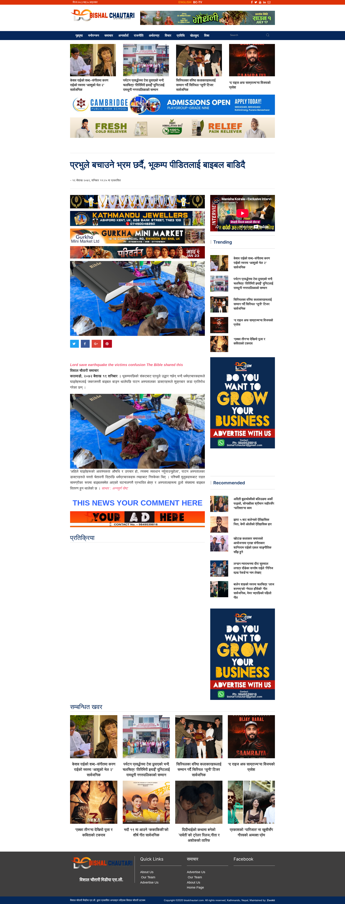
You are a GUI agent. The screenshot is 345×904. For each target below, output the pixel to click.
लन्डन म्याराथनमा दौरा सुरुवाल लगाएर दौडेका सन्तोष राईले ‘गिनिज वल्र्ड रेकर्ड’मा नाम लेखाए (253, 568)
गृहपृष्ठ (79, 35)
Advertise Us (149, 882)
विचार (168, 35)
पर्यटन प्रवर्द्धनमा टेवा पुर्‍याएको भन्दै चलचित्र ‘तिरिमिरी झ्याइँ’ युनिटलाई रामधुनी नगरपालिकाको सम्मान (143, 85)
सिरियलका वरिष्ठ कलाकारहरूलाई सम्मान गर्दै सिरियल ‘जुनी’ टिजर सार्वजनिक (196, 85)
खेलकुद (194, 35)
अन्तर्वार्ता (123, 35)
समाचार (108, 35)
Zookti (271, 900)
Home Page (195, 887)
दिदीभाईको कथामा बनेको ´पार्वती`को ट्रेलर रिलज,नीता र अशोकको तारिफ (199, 835)
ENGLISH (184, 2)
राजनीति (138, 35)
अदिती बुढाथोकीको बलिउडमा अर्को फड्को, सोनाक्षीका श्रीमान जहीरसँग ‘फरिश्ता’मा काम (254, 503)
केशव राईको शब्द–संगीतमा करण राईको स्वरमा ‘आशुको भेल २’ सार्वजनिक (89, 85)
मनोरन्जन (93, 35)
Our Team (147, 877)
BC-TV (197, 2)
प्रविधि (181, 35)
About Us (146, 872)
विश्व (206, 35)
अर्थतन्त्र (154, 35)
